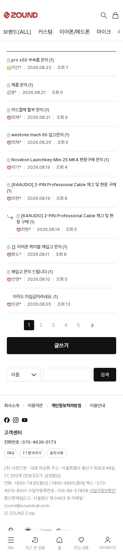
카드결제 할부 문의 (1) (29, 109)
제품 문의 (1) (21, 84)
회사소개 (11, 405)
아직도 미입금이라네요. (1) (35, 296)
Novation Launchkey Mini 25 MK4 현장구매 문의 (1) (59, 159)
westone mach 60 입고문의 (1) (39, 134)
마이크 (104, 32)
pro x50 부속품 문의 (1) (32, 59)
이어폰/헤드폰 (74, 32)
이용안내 (97, 405)
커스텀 (45, 32)
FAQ (10, 453)
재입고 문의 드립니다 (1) (31, 271)
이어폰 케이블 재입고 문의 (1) (41, 246)
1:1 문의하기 (32, 453)
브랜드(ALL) (17, 32)
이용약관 (35, 405)
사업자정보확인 (102, 490)
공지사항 (57, 453)
